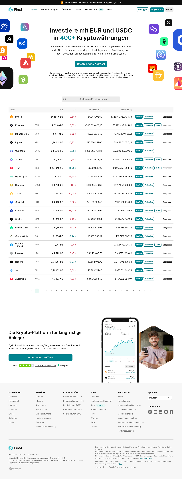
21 (144, 290)
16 (115, 290)
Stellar (18, 219)
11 (87, 290)
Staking (39, 401)
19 (133, 290)
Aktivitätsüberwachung (46, 426)
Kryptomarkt (41, 409)
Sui (16, 270)
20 (138, 290)
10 (81, 290)
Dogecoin (20, 185)
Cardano (19, 210)
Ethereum (20, 125)
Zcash (18, 193)
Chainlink (20, 202)
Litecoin (19, 253)
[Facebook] (171, 412)
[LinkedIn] (161, 412)
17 (121, 290)
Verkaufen (149, 117)
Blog (93, 422)
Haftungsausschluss (127, 431)
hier (120, 464)
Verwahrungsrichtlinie (127, 418)
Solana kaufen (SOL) (72, 414)
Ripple (18, 142)
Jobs (97, 405)
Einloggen (142, 9)
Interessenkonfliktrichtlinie (129, 405)
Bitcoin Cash (21, 227)
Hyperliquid (21, 176)
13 (98, 290)
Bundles (39, 397)
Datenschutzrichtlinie (127, 409)
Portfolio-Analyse (43, 418)
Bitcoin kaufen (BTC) (72, 397)
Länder (12, 422)
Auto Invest (41, 405)
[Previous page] (31, 291)
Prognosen (167, 117)
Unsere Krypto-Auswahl (91, 64)
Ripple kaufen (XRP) (72, 405)
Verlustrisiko (95, 73)
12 (93, 290)
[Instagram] (166, 412)
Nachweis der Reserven (101, 401)
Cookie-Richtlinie (125, 414)
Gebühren (13, 409)
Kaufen (139, 117)
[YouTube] (155, 412)
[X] (150, 412)
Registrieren (157, 9)
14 (104, 290)
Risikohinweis (124, 401)
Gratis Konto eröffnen (40, 357)
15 (110, 290)
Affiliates (94, 418)
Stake (158, 125)
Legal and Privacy (146, 458)
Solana (18, 159)
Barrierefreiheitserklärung (129, 426)
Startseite (13, 397)
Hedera (19, 261)
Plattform (13, 405)
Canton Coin (21, 236)
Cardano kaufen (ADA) (73, 409)
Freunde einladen (98, 409)
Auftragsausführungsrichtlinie (131, 422)
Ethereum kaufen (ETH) (73, 401)
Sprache (152, 392)
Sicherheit (13, 418)
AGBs (120, 397)
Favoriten (40, 422)
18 (127, 290)
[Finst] (15, 9)
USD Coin (20, 151)
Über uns (95, 397)
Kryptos (12, 414)
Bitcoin (18, 116)
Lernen (94, 426)
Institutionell (14, 401)
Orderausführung (43, 414)
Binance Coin (22, 133)
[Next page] (150, 291)
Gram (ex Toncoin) (20, 244)
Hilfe (93, 414)
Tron (17, 168)
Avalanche (20, 278)
